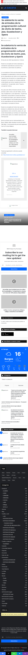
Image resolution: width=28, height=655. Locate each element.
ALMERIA (5, 492)
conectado (14, 323)
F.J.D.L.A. (5, 38)
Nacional (4, 589)
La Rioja (4, 573)
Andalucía (4, 490)
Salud (3, 603)
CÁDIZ (4, 495)
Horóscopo (4, 568)
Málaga (5, 506)
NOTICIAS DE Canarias (7, 598)
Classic (13, 474)
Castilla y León (5, 515)
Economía (4, 554)
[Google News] (14, 208)
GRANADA (5, 499)
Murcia (3, 587)
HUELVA (5, 502)
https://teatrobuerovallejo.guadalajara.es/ (14, 156)
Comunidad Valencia (7, 550)
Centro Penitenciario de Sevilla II (10, 423)
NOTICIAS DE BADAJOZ (9, 561)
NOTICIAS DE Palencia (8, 529)
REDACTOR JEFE (14, 178)
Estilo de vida (5, 557)
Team (20, 479)
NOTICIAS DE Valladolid (9, 538)
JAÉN (4, 504)
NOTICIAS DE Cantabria (8, 600)
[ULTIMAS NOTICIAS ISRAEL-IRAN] (5, 449)
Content (23, 474)
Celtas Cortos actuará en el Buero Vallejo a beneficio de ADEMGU (12, 222)
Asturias (4, 511)
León (4, 518)
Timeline (4, 482)
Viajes (4, 584)
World (13, 482)
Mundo (3, 577)
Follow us (4, 612)
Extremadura (5, 559)
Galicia (3, 566)
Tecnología (4, 605)
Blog (3, 513)
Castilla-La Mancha (10, 14)
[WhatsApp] (14, 653)
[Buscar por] (26, 8)
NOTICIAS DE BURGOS (9, 522)
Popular (7, 387)
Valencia (4, 607)
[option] (14, 219)
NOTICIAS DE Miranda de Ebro (12, 527)
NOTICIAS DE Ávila (8, 520)
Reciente (21, 387)
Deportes (4, 552)
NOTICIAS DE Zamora (8, 541)
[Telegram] (19, 653)
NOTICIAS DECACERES (9, 564)
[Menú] (2, 8)
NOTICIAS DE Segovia (8, 534)
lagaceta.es (9, 196)
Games (8, 477)
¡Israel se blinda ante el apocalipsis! (11, 408)
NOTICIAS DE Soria (8, 536)
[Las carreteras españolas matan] (5, 455)
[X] (8, 653)
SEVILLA (5, 509)
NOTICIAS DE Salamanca (9, 532)
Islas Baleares (5, 570)
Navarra (14, 479)
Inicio (3, 14)
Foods (3, 477)
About (3, 474)
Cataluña (4, 548)
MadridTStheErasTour (6, 479)
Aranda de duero (8, 525)
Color (18, 474)
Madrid (3, 575)
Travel (9, 482)
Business (8, 474)
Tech (24, 479)
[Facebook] (3, 653)
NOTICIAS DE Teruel (8, 596)
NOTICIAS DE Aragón (7, 593)
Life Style (14, 477)
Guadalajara (18, 14)
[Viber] (25, 653)
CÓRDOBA (5, 497)
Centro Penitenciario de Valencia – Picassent (14, 404)
